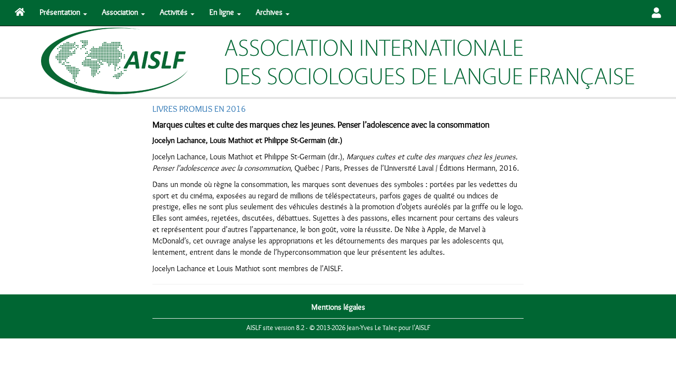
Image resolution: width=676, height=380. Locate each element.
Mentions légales (338, 307)
